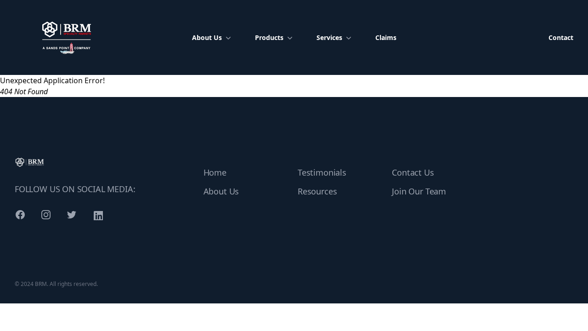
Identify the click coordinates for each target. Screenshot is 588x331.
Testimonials (322, 172)
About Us (207, 37)
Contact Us (413, 172)
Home (215, 172)
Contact (560, 37)
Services (329, 37)
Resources (317, 191)
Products (269, 37)
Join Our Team (419, 191)
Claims (385, 37)
